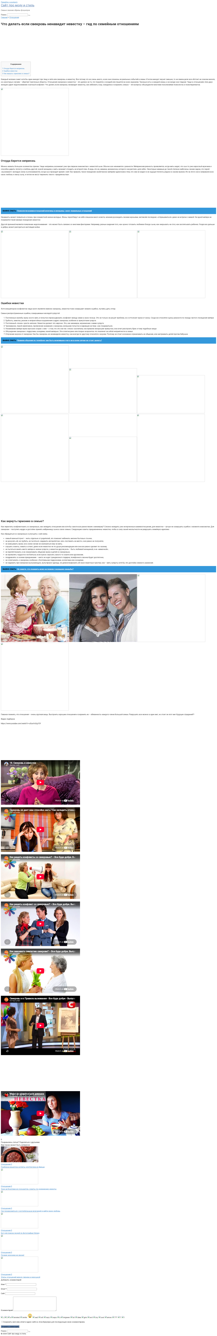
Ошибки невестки (9, 71)
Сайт (3, 1293)
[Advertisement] (108, 45)
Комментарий (7, 1310)
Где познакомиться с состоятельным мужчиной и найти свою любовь (30, 1211)
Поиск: (4, 15)
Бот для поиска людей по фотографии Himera (20, 1233)
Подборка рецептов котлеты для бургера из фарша (23, 1167)
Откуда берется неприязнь (13, 68)
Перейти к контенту (9, 2)
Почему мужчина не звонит (12, 1255)
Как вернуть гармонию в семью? (15, 74)
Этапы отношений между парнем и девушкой (20, 1277)
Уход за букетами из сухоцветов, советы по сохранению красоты (29, 1189)
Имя (3, 1284)
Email (3, 1289)
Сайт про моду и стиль (17, 5)
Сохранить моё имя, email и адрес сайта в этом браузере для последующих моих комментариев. (44, 1322)
